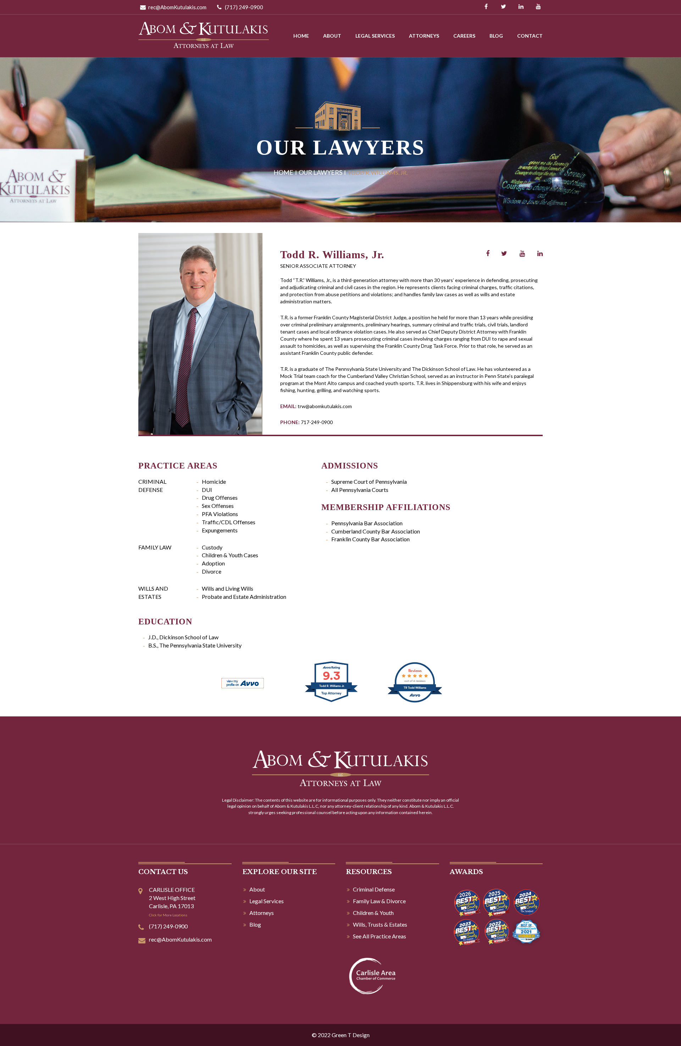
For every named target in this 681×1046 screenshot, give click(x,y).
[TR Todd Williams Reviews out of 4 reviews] (414, 701)
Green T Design (351, 1034)
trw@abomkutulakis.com (325, 406)
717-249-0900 (317, 422)
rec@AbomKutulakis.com (176, 7)
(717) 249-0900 (243, 7)
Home (301, 36)
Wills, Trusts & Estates (380, 924)
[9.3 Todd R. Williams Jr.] (331, 701)
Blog (496, 36)
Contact (530, 36)
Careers (464, 36)
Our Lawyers (320, 172)
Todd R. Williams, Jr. (332, 254)
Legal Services (375, 36)
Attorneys (424, 36)
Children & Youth (373, 912)
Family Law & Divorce (379, 901)
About (332, 36)
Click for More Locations (168, 915)
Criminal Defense (374, 889)
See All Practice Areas (379, 936)
